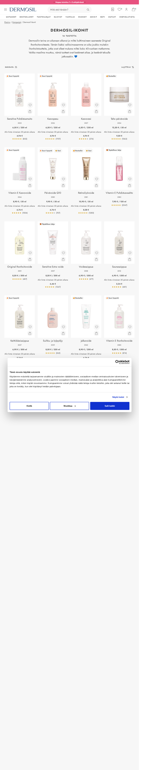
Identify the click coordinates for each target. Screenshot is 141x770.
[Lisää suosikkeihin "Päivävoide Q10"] (63, 179)
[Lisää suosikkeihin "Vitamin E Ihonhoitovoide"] (130, 327)
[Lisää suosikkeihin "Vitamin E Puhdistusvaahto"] (130, 179)
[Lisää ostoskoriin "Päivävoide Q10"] (63, 185)
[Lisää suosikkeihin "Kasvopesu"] (63, 105)
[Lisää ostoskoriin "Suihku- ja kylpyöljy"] (63, 333)
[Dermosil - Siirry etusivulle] (23, 9)
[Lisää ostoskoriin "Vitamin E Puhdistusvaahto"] (129, 185)
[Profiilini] (126, 9)
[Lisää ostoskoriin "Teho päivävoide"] (129, 111)
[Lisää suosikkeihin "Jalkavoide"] (97, 327)
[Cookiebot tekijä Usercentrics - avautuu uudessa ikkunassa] (117, 362)
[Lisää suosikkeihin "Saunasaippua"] (130, 253)
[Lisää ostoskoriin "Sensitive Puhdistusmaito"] (30, 111)
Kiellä (29, 406)
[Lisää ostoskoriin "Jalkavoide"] (96, 333)
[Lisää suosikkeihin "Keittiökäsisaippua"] (30, 327)
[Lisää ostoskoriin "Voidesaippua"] (96, 259)
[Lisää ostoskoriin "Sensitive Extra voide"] (63, 259)
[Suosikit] (119, 9)
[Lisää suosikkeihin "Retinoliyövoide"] (97, 179)
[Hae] (88, 9)
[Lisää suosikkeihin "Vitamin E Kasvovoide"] (30, 179)
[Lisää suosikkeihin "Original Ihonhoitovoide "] (30, 253)
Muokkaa (68, 406)
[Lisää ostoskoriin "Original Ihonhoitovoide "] (30, 259)
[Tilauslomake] (112, 9)
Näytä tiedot (118, 397)
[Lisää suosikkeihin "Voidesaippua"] (97, 253)
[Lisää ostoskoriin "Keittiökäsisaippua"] (30, 333)
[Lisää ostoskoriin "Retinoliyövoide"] (96, 185)
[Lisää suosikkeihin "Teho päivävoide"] (130, 105)
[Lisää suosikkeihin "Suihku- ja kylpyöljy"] (63, 327)
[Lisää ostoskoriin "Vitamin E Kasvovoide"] (30, 185)
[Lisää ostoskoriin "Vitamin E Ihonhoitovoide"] (129, 333)
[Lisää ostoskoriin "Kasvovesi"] (96, 111)
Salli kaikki (110, 406)
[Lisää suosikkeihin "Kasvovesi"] (97, 105)
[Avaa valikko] (5, 9)
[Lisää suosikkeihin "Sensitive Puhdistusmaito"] (30, 105)
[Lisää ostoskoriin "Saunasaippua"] (129, 259)
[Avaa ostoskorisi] (133, 9)
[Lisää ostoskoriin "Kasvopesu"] (63, 111)
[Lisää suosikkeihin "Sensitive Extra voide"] (63, 253)
